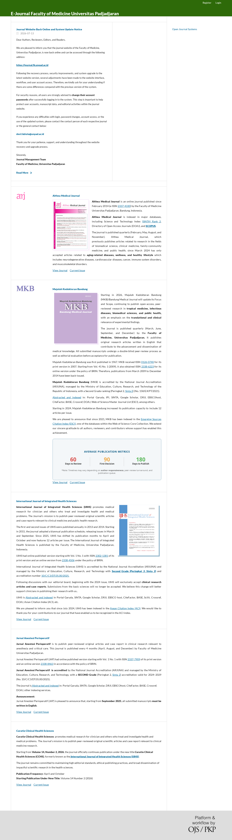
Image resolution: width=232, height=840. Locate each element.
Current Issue (77, 270)
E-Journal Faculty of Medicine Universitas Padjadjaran (65, 13)
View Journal (60, 270)
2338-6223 (147, 366)
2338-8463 (47, 663)
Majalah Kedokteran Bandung (70, 289)
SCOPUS (151, 225)
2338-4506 (68, 560)
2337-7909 (134, 659)
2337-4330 (124, 206)
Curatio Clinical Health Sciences (35, 730)
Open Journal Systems (184, 29)
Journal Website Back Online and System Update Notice (49, 29)
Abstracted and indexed (67, 397)
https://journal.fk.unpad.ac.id (32, 65)
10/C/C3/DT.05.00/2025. (55, 575)
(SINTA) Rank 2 (151, 221)
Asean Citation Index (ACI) (125, 608)
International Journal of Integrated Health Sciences (46, 501)
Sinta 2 (129, 391)
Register (207, 2)
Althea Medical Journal (66, 195)
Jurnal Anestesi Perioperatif (32, 638)
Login (218, 2)
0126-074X (147, 361)
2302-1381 (102, 555)
